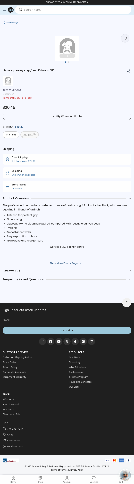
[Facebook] (50, 341)
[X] (67, 341)
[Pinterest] (83, 341)
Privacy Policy (76, 469)
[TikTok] (75, 341)
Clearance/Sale (11, 414)
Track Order (9, 362)
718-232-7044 (15, 428)
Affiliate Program (78, 377)
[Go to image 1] (65, 62)
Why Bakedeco (77, 367)
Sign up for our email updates (24, 310)
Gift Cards (8, 399)
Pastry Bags (12, 22)
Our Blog (74, 386)
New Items (9, 409)
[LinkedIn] (91, 341)
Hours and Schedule (80, 382)
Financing (74, 362)
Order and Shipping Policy (17, 357)
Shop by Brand (11, 404)
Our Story (74, 357)
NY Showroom (15, 446)
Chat (10, 434)
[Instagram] (42, 341)
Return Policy (10, 367)
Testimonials (76, 372)
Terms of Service (59, 469)
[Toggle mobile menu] (5, 10)
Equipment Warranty (14, 377)
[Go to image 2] (68, 62)
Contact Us (13, 440)
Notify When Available (67, 116)
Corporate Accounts (14, 372)
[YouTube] (58, 341)
